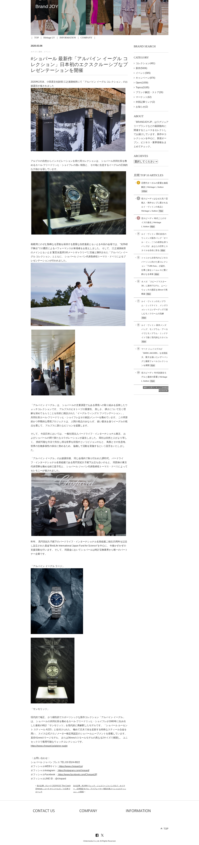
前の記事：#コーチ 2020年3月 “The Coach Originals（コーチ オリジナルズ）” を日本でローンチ (53, 789)
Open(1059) (142, 82)
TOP (36, 37)
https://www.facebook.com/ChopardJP (77, 774)
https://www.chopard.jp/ (70, 766)
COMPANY (86, 37)
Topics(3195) (142, 87)
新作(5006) (141, 68)
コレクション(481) (145, 63)
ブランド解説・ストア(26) (149, 92)
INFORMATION (68, 37)
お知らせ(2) (142, 106)
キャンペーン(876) (145, 78)
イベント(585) (143, 73)
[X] (102, 835)
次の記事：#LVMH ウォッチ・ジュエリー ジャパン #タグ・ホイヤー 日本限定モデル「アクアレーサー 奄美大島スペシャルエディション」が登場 (99, 789)
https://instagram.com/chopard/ (73, 770)
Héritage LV (49, 37)
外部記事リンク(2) (145, 102)
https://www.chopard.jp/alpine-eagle (49, 746)
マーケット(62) (144, 97)
